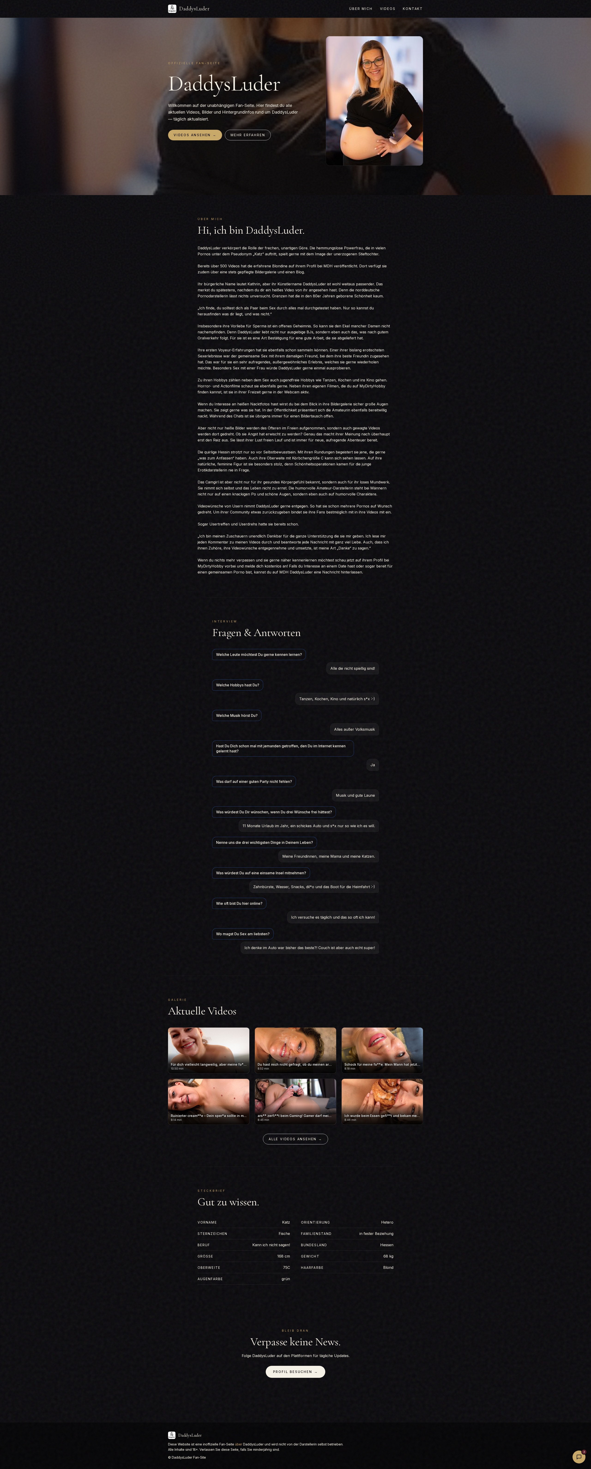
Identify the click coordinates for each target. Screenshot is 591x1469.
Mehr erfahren (248, 135)
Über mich (360, 9)
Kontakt (413, 9)
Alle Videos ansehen (295, 1139)
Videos (388, 9)
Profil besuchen (295, 1372)
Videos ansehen (195, 135)
